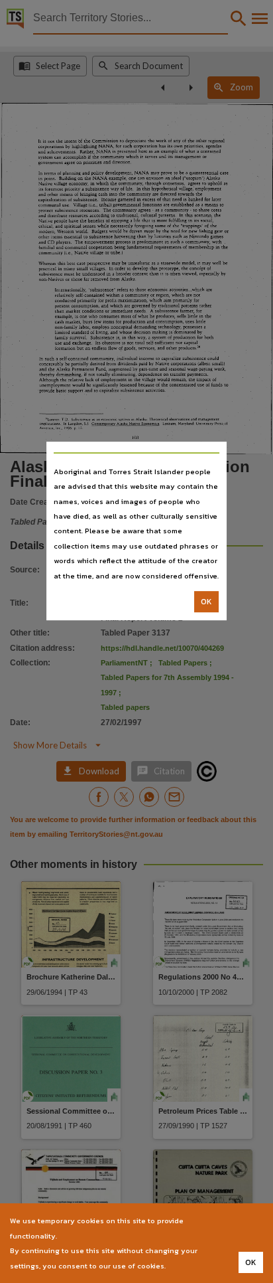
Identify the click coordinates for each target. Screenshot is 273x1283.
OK (206, 602)
